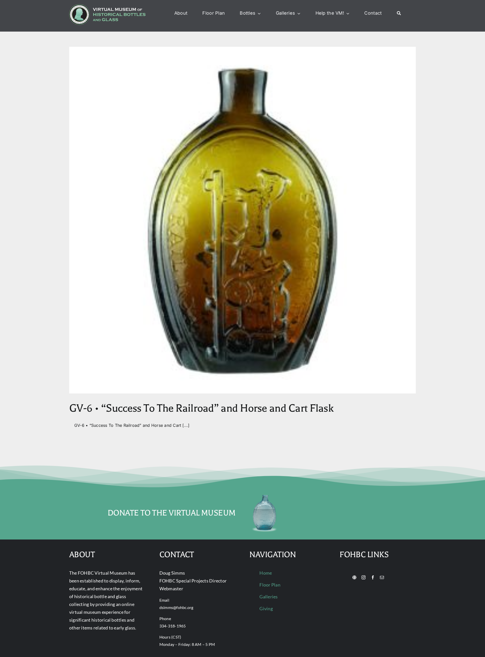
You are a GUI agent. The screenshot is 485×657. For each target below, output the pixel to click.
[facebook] (373, 577)
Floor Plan (269, 585)
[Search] (399, 13)
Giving (266, 608)
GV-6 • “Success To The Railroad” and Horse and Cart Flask (201, 408)
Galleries (268, 596)
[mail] (382, 577)
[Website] (354, 577)
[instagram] (363, 577)
